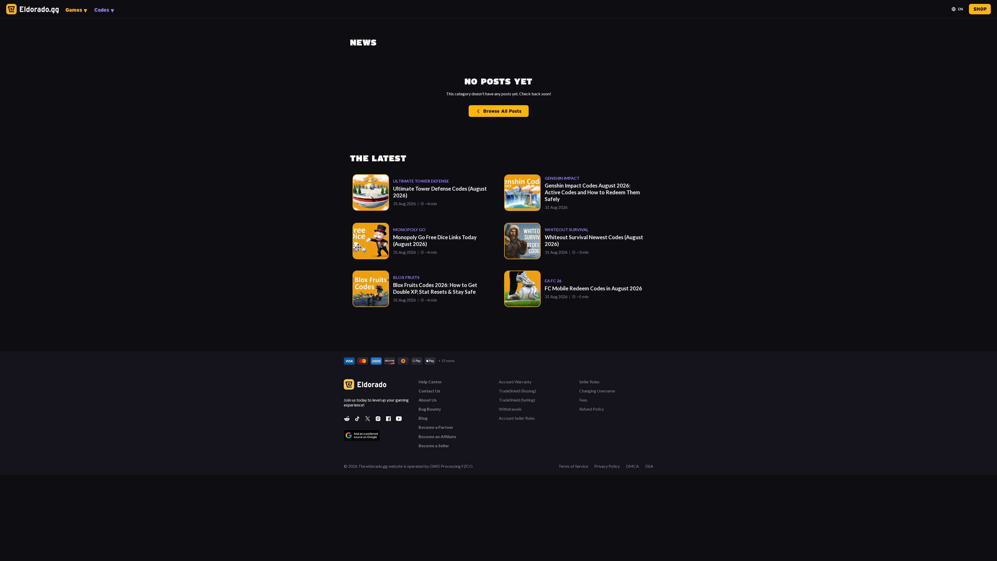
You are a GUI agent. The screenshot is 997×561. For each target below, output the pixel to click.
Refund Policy (591, 408)
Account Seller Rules (517, 418)
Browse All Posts (502, 111)
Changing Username (597, 390)
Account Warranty (515, 381)
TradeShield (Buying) (517, 390)
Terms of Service (573, 466)
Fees (583, 399)
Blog (423, 418)
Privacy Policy (607, 466)
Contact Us (429, 390)
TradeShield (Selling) (517, 399)
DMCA (632, 466)
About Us (428, 399)
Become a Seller (434, 445)
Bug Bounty (430, 408)
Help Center (430, 381)
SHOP (980, 9)
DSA (649, 466)
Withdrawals (510, 408)
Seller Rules (589, 381)
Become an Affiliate (437, 436)
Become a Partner (436, 427)
